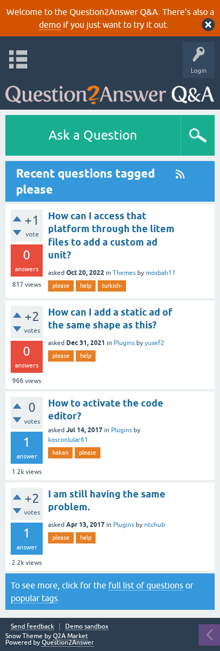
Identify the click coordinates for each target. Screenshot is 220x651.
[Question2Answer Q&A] (109, 91)
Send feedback (32, 626)
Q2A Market (70, 636)
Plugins (124, 343)
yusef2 (154, 343)
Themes (124, 273)
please (60, 285)
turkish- (112, 285)
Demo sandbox (86, 626)
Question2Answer (68, 642)
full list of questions (145, 585)
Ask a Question (93, 135)
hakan (60, 452)
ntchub (154, 525)
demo (50, 24)
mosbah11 (161, 273)
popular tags (34, 598)
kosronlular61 (68, 439)
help (85, 285)
